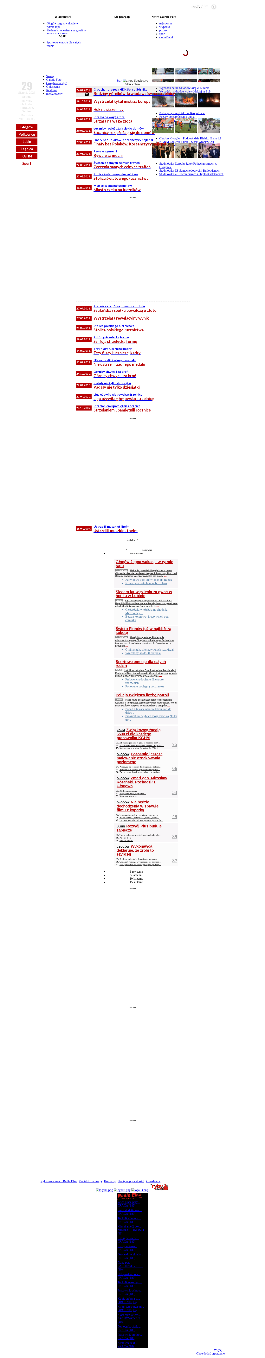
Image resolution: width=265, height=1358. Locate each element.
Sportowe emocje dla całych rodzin (141, 664)
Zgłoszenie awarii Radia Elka (59, 1181)
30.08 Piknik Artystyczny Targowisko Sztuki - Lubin (122, 32)
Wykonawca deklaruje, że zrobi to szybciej (135, 850)
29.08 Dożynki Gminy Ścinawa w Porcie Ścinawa (122, 23)
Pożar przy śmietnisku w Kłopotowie (182, 113)
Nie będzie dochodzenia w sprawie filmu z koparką (137, 806)
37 (174, 860)
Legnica (27, 149)
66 (174, 768)
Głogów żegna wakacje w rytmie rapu (144, 564)
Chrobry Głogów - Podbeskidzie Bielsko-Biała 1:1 (190, 138)
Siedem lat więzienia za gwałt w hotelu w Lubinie (66, 32)
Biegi (119, 670)
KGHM (27, 156)
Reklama (51, 90)
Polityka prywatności (131, 1181)
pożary (163, 30)
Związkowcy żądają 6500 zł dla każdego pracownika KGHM (138, 734)
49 (174, 816)
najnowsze (165, 23)
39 (174, 836)
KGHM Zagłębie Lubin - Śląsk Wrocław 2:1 (186, 141)
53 (174, 792)
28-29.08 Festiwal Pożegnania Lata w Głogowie (122, 20)
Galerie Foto (53, 79)
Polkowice (27, 134)
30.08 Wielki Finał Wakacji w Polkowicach (122, 26)
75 (174, 744)
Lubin (27, 141)
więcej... (215, 67)
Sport (26, 163)
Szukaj (50, 76)
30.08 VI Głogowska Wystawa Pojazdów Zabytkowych (122, 29)
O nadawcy (153, 1181)
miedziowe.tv (54, 93)
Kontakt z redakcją (90, 1181)
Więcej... (219, 1350)
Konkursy (110, 1181)
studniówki (166, 37)
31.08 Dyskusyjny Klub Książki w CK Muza (122, 45)
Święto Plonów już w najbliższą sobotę (143, 631)
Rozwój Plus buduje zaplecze (139, 828)
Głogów (26, 127)
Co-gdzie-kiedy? (56, 83)
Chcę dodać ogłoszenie (210, 1353)
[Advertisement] (133, 247)
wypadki (164, 27)
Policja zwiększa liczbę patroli (142, 695)
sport (162, 33)
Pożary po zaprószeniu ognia (177, 116)
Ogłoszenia (53, 86)
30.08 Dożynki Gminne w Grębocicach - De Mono (121, 35)
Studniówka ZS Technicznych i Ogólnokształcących (191, 174)
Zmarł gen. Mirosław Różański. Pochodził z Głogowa (142, 782)
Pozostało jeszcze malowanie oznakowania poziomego (139, 758)
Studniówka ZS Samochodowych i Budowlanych (189, 170)
